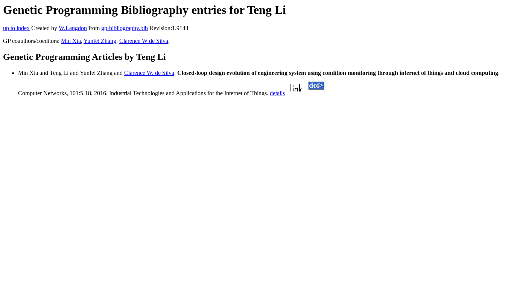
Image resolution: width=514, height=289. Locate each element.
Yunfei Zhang (100, 41)
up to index (16, 28)
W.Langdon (73, 28)
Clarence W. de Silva (149, 73)
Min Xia (71, 41)
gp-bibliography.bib (124, 28)
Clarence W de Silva (143, 41)
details (277, 93)
